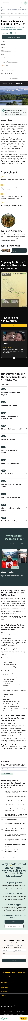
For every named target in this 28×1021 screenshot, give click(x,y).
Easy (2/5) (3, 57)
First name (5, 947)
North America (9, 7)
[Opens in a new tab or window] (2, 1006)
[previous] (14, 329)
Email (4, 953)
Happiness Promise (22, 17)
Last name (17, 947)
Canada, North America (8, 17)
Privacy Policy (8, 1011)
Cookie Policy (20, 1014)
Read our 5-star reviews (7, 68)
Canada (16, 7)
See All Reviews (7, 773)
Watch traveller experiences (7, 70)
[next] (14, 358)
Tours (2, 7)
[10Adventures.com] (6, 3)
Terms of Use (20, 1011)
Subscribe (14, 960)
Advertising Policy (8, 1014)
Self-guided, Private (6, 51)
